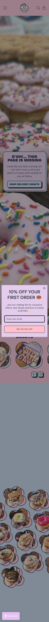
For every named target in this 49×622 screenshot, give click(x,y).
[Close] (44, 288)
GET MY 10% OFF (24, 329)
